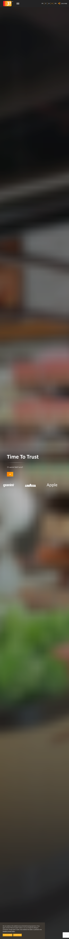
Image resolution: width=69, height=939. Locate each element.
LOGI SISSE (64, 3)
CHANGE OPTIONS (17, 934)
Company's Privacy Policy (9, 931)
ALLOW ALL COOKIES (7, 934)
